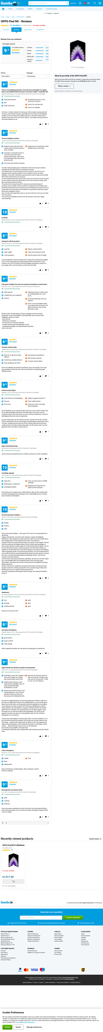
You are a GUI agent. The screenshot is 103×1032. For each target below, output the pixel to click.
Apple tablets (57, 934)
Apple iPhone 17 (5, 934)
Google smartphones (33, 941)
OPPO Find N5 (20, 17)
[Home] (3, 8)
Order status (4, 952)
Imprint (41, 982)
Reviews (28, 17)
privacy (17, 1022)
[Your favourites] (94, 3)
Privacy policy (58, 954)
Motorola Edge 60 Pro (7, 943)
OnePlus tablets (58, 941)
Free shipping (80, 67)
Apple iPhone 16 (5, 935)
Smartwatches (85, 943)
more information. (69, 979)
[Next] (48, 823)
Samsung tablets (59, 935)
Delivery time (4, 954)
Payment (3, 950)
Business (39, 9)
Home (2, 17)
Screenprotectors (85, 935)
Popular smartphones (9, 931)
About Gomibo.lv (27, 982)
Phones (30, 931)
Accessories (20, 9)
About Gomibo (58, 950)
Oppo (13, 17)
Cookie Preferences (50, 982)
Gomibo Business (32, 950)
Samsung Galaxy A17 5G (7, 944)
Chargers (83, 937)
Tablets (30, 9)
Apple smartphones (33, 934)
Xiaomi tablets (58, 937)
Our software (57, 952)
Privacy (36, 982)
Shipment (3, 956)
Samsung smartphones (34, 935)
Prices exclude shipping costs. (70, 977)
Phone (10, 9)
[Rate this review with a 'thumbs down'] (45, 124)
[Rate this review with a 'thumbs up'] (40, 124)
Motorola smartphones (34, 939)
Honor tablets (58, 939)
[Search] (67, 3)
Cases (82, 934)
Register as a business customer (36, 952)
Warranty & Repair (6, 960)
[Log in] (80, 3)
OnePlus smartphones (34, 937)
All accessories (85, 944)
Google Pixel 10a (5, 941)
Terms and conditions (63, 982)
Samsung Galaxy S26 (6, 937)
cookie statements (28, 1022)
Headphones (84, 941)
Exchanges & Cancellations (8, 958)
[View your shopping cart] (99, 3)
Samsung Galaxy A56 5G (7, 939)
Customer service (51, 9)
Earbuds (83, 939)
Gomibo (57, 948)
